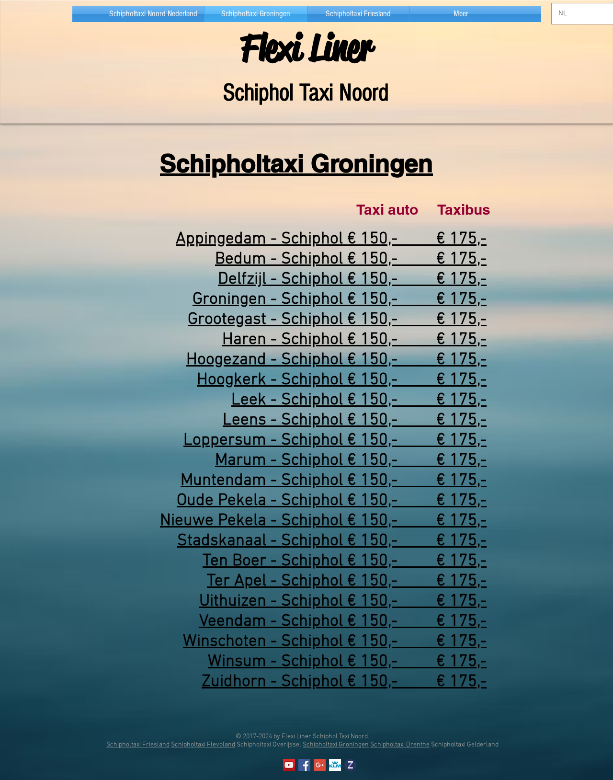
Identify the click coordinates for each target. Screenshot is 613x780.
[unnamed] (350, 765)
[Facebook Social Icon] (304, 765)
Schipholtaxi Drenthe (400, 745)
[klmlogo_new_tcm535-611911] (335, 765)
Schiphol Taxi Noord (306, 92)
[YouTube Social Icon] (289, 765)
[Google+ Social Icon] (320, 765)
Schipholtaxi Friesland (138, 745)
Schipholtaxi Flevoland (203, 745)
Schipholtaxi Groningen (336, 745)
